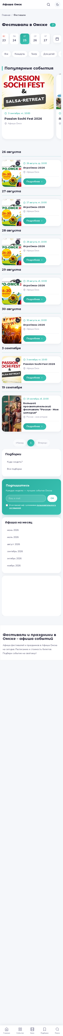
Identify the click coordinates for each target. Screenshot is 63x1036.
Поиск (57, 1033)
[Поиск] (48, 4)
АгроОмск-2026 (34, 167)
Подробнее (33, 181)
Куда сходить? (14, 461)
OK (52, 498)
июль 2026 (13, 537)
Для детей (48, 54)
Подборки (44, 1033)
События (20, 1033)
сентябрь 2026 (15, 551)
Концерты (20, 54)
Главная (6, 15)
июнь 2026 (13, 530)
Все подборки (14, 468)
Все (6, 54)
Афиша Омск (12, 4)
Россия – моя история (36, 416)
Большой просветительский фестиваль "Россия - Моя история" (40, 408)
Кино (32, 1033)
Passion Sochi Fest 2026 (39, 363)
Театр (34, 54)
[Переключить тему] (57, 4)
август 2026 (13, 544)
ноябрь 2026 (14, 565)
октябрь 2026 (14, 558)
